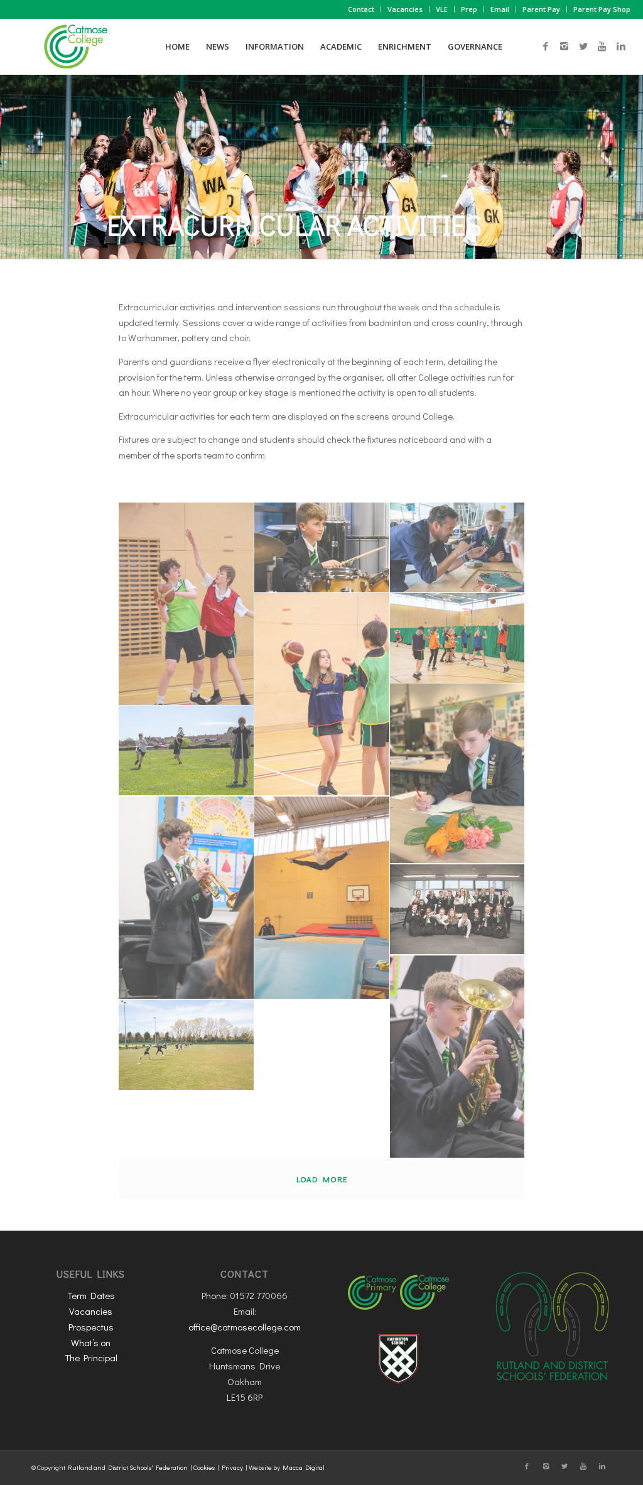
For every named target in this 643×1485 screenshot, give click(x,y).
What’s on (91, 1342)
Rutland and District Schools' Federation (128, 1467)
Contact (361, 9)
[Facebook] (545, 45)
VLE (442, 9)
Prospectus (91, 1326)
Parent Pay (541, 9)
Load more (321, 1178)
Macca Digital (304, 1467)
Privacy (232, 1467)
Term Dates (91, 1295)
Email (499, 9)
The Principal (91, 1357)
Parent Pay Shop (601, 9)
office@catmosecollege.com (244, 1326)
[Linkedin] (621, 45)
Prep (469, 9)
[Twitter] (583, 45)
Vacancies (405, 9)
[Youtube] (602, 45)
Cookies (204, 1467)
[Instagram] (564, 45)
